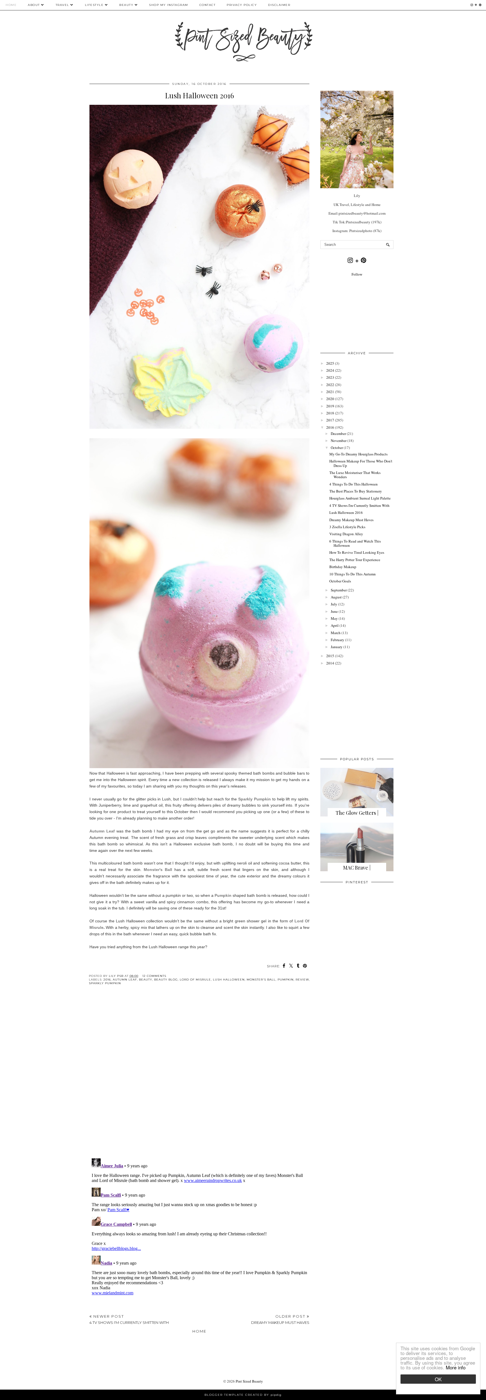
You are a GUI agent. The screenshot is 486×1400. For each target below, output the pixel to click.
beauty (145, 979)
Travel (62, 5)
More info (455, 1367)
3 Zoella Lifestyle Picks (347, 526)
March (336, 632)
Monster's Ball (158, 869)
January (337, 646)
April (335, 625)
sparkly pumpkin (105, 983)
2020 (330, 398)
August (336, 597)
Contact (207, 5)
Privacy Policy (242, 5)
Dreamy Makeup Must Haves (351, 519)
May (334, 618)
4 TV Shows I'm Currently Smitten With (359, 505)
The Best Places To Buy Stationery (355, 491)
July (334, 604)
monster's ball (261, 979)
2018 (330, 413)
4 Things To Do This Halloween (353, 484)
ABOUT (34, 5)
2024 (330, 370)
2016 (107, 979)
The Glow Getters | (357, 812)
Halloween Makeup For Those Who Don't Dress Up (360, 463)
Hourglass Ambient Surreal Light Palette (360, 498)
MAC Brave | (357, 867)
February (337, 639)
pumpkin (286, 979)
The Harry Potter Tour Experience (354, 559)
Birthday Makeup (342, 566)
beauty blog (166, 979)
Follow (357, 274)
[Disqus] (199, 1076)
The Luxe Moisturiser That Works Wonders (355, 475)
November (338, 440)
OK (438, 1379)
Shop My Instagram (168, 5)
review (302, 979)
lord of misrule (195, 979)
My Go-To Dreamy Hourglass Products (358, 454)
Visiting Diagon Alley (346, 533)
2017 (330, 420)
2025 (330, 363)
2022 (330, 384)
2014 (330, 663)
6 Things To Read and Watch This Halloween (355, 543)
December (338, 433)
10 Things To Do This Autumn (352, 574)
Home (11, 5)
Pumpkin (223, 895)
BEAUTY (127, 5)
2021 (330, 391)
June (334, 611)
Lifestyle (94, 5)
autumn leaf (125, 979)
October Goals (340, 581)
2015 (330, 655)
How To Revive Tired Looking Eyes (356, 552)
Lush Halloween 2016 (346, 512)
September (339, 590)
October (337, 447)
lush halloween (229, 979)
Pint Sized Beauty (249, 1381)
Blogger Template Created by (243, 1395)
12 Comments (154, 976)
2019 (330, 406)
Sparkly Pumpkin (254, 799)
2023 (330, 377)
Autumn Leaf (102, 831)
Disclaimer (279, 5)
